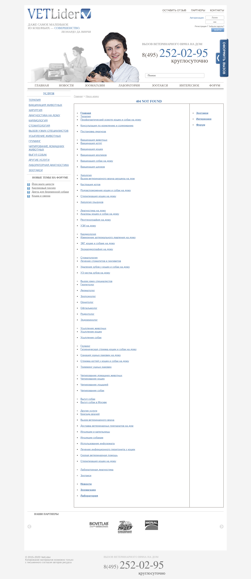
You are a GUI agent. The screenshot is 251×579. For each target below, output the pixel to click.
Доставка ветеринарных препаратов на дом (106, 425)
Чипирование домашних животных (101, 375)
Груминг (85, 345)
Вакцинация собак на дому (96, 160)
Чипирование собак (92, 390)
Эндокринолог (89, 319)
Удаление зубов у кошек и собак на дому (105, 266)
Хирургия (86, 175)
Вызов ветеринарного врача (97, 419)
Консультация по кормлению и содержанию (106, 125)
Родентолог (87, 313)
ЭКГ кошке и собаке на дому (97, 243)
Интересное (189, 85)
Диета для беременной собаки (50, 191)
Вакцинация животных (93, 139)
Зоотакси (160, 85)
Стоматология (89, 257)
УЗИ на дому (88, 225)
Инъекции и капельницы (95, 431)
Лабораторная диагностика (96, 469)
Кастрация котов (90, 184)
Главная (42, 85)
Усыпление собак (90, 337)
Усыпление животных (93, 328)
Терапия (85, 116)
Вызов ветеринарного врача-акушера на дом (107, 178)
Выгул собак (87, 398)
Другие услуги (88, 410)
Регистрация (201, 26)
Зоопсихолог (88, 296)
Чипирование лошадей (94, 384)
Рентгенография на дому (95, 219)
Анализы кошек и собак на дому (99, 213)
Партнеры (198, 10)
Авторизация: (197, 18)
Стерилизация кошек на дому (98, 196)
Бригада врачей (90, 413)
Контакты (217, 10)
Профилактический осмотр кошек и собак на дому (110, 119)
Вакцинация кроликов (93, 154)
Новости (66, 85)
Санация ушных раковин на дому (100, 355)
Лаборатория (129, 85)
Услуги (48, 93)
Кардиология (88, 234)
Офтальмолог (88, 308)
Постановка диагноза (93, 131)
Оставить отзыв (174, 10)
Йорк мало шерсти (43, 184)
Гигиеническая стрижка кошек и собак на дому (108, 349)
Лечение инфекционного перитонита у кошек (107, 449)
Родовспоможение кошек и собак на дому (105, 190)
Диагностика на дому (93, 210)
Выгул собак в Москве (93, 402)
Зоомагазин (95, 85)
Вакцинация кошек (91, 149)
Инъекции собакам (91, 437)
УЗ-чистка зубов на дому (95, 272)
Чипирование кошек (92, 378)
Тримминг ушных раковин (96, 366)
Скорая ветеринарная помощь (99, 455)
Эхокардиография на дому (96, 249)
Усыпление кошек (91, 331)
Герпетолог (87, 284)
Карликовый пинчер (44, 187)
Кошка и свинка (41, 195)
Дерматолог (87, 290)
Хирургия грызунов (91, 202)
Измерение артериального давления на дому (108, 237)
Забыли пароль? (216, 26)
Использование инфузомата (97, 443)
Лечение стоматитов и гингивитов (100, 260)
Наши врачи (92, 96)
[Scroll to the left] (29, 527)
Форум (214, 85)
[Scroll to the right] (222, 527)
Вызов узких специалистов (96, 281)
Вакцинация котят (91, 143)
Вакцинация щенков (92, 166)
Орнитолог (86, 302)
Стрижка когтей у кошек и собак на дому (104, 361)
